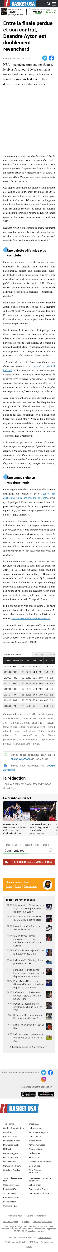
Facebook (52, 58)
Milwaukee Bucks (11, 1145)
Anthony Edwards (37, 1145)
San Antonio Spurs (12, 1166)
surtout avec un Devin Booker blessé (31, 618)
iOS (29, 1094)
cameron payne (23, 784)
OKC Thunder (9, 1161)
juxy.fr (29, 1247)
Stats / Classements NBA (12, 1179)
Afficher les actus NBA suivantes (27, 1047)
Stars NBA (34, 1124)
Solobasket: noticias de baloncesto (40, 1179)
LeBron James (36, 1128)
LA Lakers (7, 1132)
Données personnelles (42, 1222)
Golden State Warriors (13, 1128)
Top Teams (8, 1124)
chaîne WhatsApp (21, 759)
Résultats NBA (9, 1189)
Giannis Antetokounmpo (40, 1161)
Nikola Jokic (35, 1141)
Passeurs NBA (9, 1202)
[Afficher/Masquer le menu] (54, 4)
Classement (30, 886)
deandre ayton (43, 784)
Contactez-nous (15, 1216)
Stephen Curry (35, 1149)
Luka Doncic (35, 1136)
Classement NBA (11, 1185)
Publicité (29, 1216)
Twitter (45, 58)
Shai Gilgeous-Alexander (36, 1171)
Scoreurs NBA (9, 1193)
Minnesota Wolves (11, 1141)
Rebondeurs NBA (11, 1197)
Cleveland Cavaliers (12, 1170)
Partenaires (41, 1216)
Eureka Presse (45, 1238)
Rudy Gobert (35, 1153)
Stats (18, 886)
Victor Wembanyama (38, 1132)
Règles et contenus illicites (35, 845)
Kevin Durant (35, 1157)
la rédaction (14, 778)
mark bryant (11, 788)
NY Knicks (8, 1149)
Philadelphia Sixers (12, 1157)
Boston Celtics (10, 1136)
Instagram (44, 1079)
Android (46, 1094)
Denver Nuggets (10, 1153)
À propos (25, 1222)
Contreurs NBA (10, 1206)
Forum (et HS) (11, 845)
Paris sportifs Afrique (39, 1193)
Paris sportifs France (38, 1189)
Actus (9, 886)
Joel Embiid (34, 1166)
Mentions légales (10, 1222)
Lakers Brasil (35, 1185)
